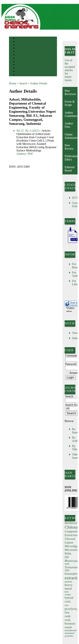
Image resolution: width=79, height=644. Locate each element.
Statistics (20, 62)
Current (19, 52)
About (18, 42)
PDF (30, 153)
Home (18, 38)
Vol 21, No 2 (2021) (27, 130)
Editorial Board (70, 169)
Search (19, 48)
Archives (20, 55)
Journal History (22, 68)
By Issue (75, 430)
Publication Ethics (71, 158)
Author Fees (69, 125)
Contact (19, 72)
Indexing (20, 65)
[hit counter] (69, 311)
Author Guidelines (71, 114)
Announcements (22, 58)
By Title (74, 447)
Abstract (21, 153)
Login (18, 45)
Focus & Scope (70, 103)
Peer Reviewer (70, 92)
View (75, 332)
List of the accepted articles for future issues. (70, 70)
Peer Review (69, 147)
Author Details (38, 83)
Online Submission (71, 136)
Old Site (19, 75)
